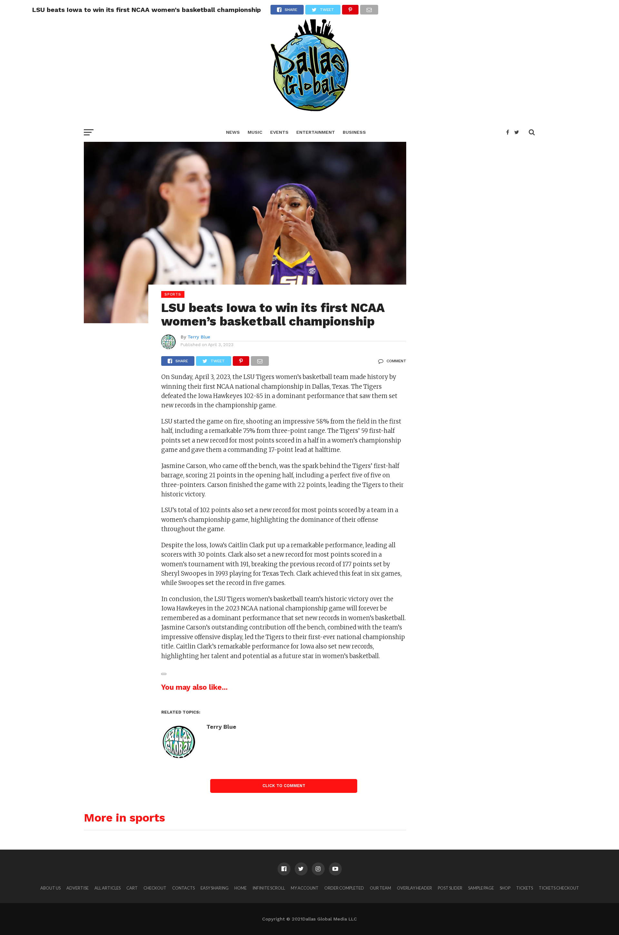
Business (354, 132)
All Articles (107, 888)
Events (279, 132)
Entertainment (315, 132)
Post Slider (450, 888)
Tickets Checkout (559, 888)
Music (255, 132)
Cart (132, 888)
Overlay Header (414, 888)
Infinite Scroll (268, 888)
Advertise (77, 888)
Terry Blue (199, 336)
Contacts (183, 888)
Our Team (380, 888)
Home (240, 888)
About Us (50, 888)
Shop (505, 888)
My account (305, 888)
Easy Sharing (215, 888)
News (233, 132)
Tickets (524, 888)
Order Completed (344, 888)
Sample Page (481, 888)
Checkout (154, 888)
